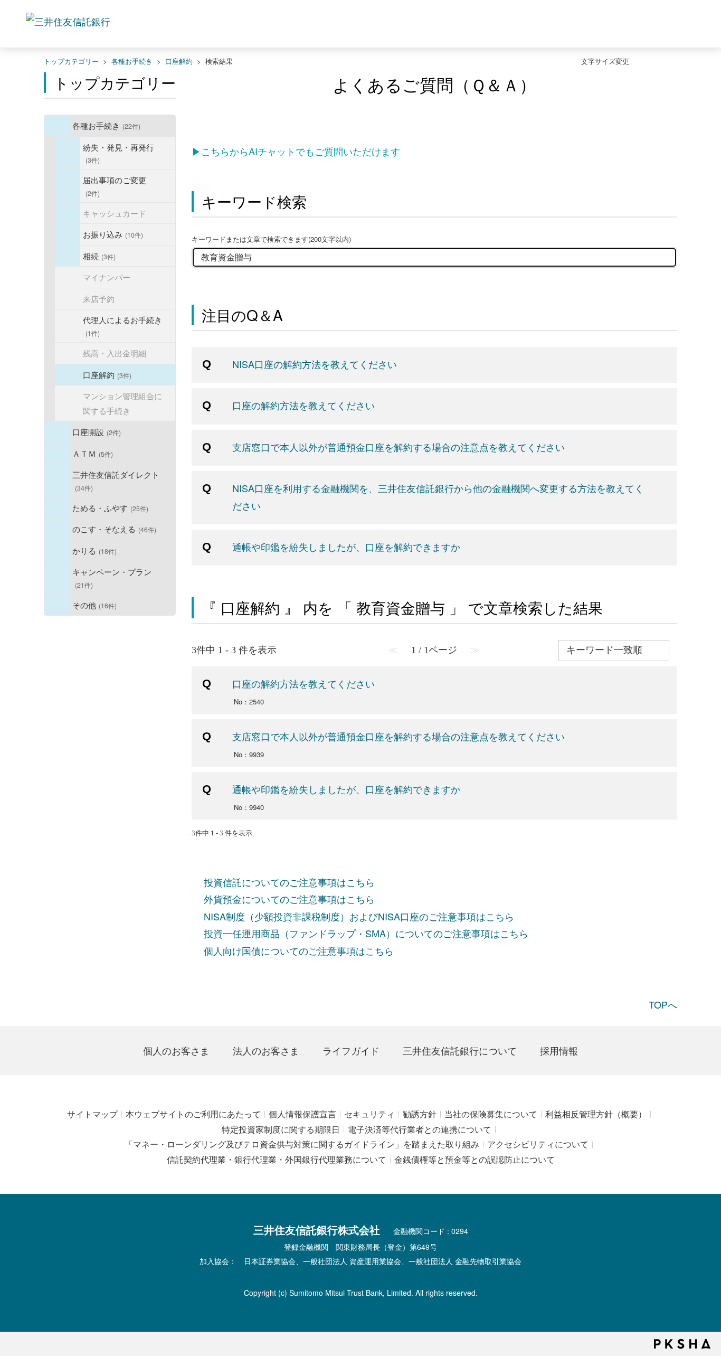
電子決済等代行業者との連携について (419, 1129)
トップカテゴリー (71, 61)
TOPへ (663, 1004)
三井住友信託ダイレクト (115, 480)
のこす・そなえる (114, 528)
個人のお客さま (176, 1050)
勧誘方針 (420, 1114)
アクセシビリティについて (538, 1144)
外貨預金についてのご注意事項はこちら (289, 899)
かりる (94, 550)
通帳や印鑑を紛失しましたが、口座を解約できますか (346, 546)
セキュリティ (369, 1114)
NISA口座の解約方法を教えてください (314, 364)
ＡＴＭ (92, 453)
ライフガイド (351, 1050)
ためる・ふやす (110, 507)
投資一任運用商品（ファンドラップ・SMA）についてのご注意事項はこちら (366, 933)
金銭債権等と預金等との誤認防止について (474, 1159)
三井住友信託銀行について (460, 1050)
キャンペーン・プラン (111, 577)
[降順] (674, 655)
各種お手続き (132, 61)
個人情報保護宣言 (302, 1114)
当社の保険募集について (490, 1114)
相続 (99, 255)
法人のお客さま (266, 1050)
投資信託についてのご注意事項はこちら (289, 882)
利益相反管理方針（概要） (596, 1114)
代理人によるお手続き (122, 325)
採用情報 (559, 1050)
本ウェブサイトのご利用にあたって (193, 1114)
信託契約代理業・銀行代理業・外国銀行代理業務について (276, 1159)
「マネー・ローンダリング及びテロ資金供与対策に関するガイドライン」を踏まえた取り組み (302, 1144)
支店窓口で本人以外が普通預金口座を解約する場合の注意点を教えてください (398, 447)
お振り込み (113, 234)
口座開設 (96, 431)
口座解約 (179, 61)
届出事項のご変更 (114, 185)
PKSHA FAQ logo (682, 1344)
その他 (94, 604)
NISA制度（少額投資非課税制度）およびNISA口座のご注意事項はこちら (359, 916)
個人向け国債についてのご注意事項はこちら (299, 950)
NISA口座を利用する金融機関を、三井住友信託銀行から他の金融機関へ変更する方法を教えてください (438, 496)
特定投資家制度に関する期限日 (281, 1129)
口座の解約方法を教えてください (303, 405)
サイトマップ (92, 1114)
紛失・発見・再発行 (118, 153)
